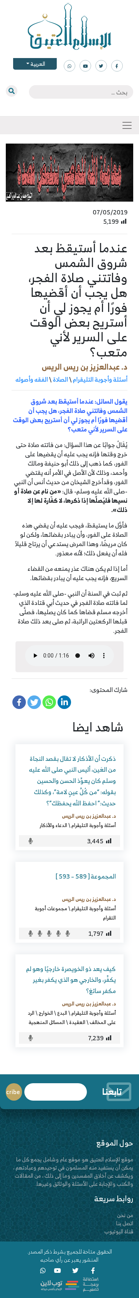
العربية (37, 63)
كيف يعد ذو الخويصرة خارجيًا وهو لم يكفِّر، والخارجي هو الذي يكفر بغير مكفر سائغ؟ (71, 980)
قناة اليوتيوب (118, 1231)
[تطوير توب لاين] (69, 1284)
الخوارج (46, 1013)
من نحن (125, 1215)
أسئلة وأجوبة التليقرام (100, 379)
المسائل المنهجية (47, 1022)
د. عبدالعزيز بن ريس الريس (84, 366)
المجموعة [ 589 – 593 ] (86, 876)
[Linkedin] (64, 702)
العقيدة (77, 1022)
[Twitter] (34, 702)
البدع (62, 1013)
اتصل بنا (124, 1223)
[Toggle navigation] (127, 125)
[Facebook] (19, 702)
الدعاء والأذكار (53, 825)
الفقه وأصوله (31, 379)
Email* (55, 1088)
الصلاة (60, 379)
